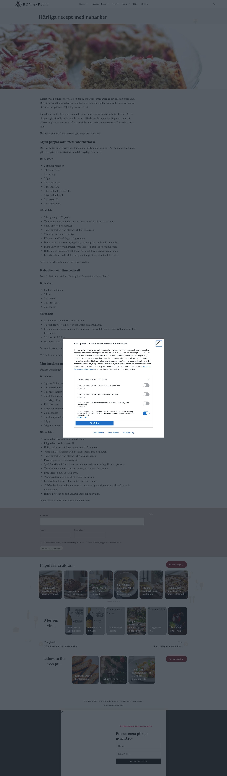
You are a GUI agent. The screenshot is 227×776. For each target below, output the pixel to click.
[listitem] (113, 379)
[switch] (146, 385)
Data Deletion (98, 432)
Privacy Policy (128, 432)
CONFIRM (94, 423)
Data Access (113, 432)
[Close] (158, 343)
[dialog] (113, 388)
